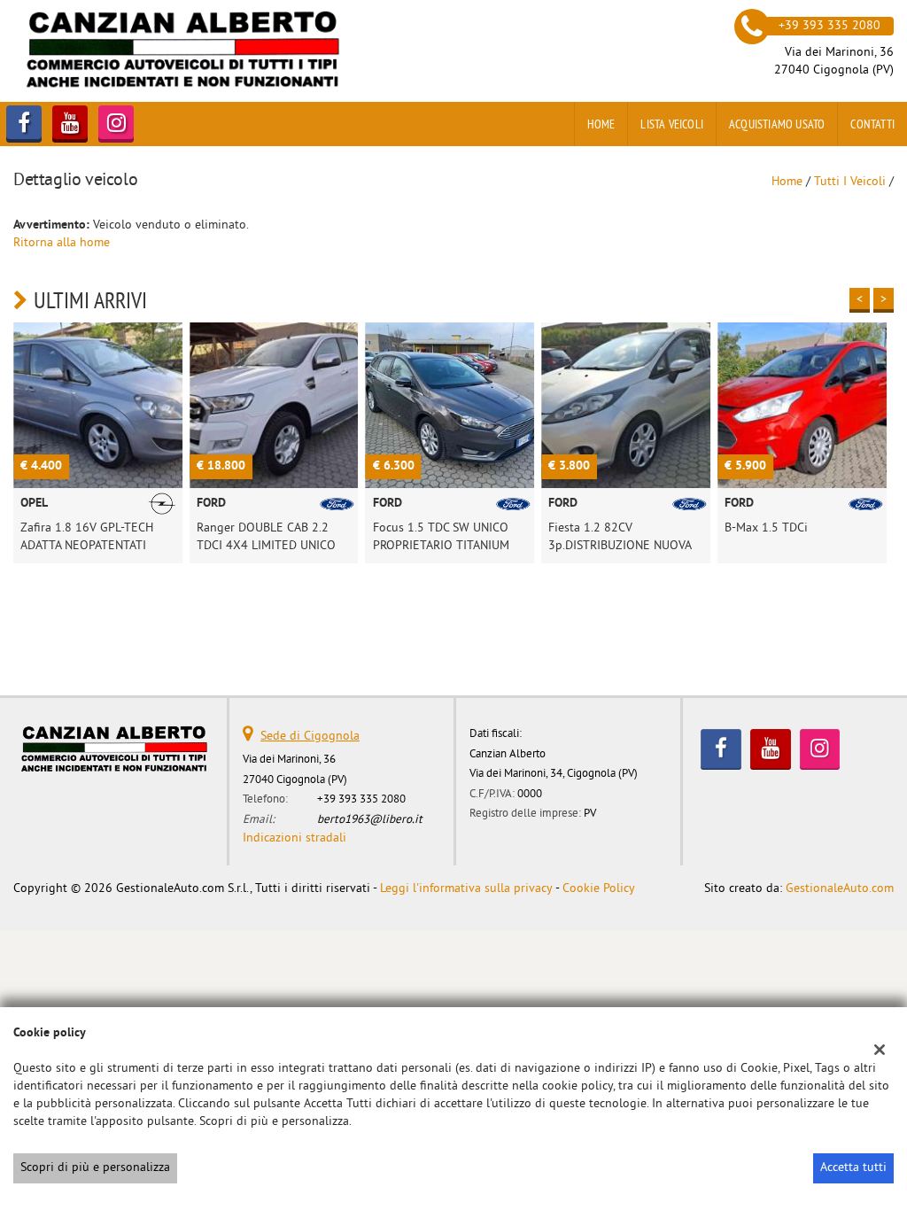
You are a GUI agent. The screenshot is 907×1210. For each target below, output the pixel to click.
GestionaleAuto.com (840, 888)
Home (601, 124)
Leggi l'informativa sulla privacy (466, 888)
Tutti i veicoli (850, 182)
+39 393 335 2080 (361, 799)
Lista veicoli (671, 124)
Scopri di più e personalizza (95, 1167)
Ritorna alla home (61, 243)
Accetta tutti (853, 1167)
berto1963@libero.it (369, 819)
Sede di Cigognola (310, 736)
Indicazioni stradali (294, 838)
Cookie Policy (598, 888)
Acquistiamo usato (777, 124)
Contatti (872, 124)
